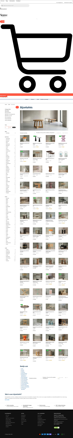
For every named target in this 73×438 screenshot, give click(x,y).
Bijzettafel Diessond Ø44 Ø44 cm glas (37, 236)
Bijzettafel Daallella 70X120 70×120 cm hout (24, 206)
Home (6, 13)
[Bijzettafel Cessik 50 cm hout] (24, 170)
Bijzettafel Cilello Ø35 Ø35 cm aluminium (24, 191)
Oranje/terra (8, 136)
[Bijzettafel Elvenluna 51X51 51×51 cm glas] (63, 246)
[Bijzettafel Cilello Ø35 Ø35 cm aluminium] (24, 185)
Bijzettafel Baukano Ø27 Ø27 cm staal (24, 83)
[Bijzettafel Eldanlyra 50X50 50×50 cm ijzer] (50, 246)
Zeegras (7, 101)
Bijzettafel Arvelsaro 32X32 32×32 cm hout (50, 53)
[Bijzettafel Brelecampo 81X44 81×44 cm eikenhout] (24, 109)
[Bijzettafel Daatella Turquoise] (37, 200)
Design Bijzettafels (8, 27)
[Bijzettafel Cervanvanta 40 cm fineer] (37, 155)
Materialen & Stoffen (41, 331)
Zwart (7, 153)
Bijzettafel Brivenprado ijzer (63, 129)
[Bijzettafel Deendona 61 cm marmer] (50, 216)
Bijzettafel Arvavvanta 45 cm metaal (37, 53)
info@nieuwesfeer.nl (60, 330)
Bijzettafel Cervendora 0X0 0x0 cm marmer (63, 160)
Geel (7, 118)
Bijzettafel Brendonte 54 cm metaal (63, 114)
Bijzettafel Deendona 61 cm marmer (50, 221)
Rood (7, 140)
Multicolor (7, 132)
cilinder (7, 158)
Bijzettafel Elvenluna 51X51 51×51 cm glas (63, 251)
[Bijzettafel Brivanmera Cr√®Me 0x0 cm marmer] (50, 124)
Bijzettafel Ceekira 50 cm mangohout (62, 145)
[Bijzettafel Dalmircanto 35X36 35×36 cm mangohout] (63, 200)
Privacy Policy (8, 328)
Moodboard (23, 325)
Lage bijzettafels (24, 293)
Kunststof (7, 66)
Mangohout (8, 69)
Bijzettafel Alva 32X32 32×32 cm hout (24, 53)
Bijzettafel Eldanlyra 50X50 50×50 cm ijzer (50, 251)
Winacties (23, 327)
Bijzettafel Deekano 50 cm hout (37, 221)
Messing (7, 130)
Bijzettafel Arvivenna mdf (24, 67)
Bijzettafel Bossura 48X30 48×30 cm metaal (63, 83)
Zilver (7, 150)
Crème (7, 114)
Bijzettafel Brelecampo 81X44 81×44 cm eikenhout (24, 114)
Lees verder (7, 308)
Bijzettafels (7, 19)
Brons (7, 111)
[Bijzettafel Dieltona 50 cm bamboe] (24, 231)
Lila (6, 129)
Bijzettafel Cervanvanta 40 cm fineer (37, 160)
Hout (7, 61)
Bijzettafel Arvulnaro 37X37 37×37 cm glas (37, 68)
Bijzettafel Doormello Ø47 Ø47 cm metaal (37, 251)
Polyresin (7, 79)
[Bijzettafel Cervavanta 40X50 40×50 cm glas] (50, 155)
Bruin (7, 112)
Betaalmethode (8, 330)
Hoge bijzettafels (24, 289)
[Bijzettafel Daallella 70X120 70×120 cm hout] (24, 200)
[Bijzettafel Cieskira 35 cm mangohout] (63, 170)
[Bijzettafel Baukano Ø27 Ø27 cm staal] (24, 78)
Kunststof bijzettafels (24, 292)
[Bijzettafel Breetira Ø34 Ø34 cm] (50, 94)
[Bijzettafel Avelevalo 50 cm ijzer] (50, 62)
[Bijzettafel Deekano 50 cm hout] (37, 216)
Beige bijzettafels (24, 282)
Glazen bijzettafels (8, 29)
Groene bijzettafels (24, 288)
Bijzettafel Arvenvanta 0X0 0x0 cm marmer (63, 53)
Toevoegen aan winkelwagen (25, 58)
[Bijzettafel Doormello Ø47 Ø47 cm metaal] (37, 246)
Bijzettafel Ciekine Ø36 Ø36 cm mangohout (37, 175)
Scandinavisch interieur (42, 328)
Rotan (7, 83)
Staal (7, 87)
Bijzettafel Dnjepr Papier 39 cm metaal (50, 236)
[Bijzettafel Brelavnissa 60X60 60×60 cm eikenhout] (63, 94)
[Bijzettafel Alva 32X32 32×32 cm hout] (24, 47)
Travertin (7, 96)
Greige (7, 122)
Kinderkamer (40, 327)
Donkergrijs (8, 115)
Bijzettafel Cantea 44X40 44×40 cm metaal (37, 145)
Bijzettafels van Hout (8, 24)
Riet (6, 82)
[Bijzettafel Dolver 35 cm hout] (24, 246)
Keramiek (7, 65)
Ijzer (6, 62)
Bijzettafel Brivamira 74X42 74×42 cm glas (37, 130)
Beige (7, 108)
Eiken (7, 51)
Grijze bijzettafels (24, 287)
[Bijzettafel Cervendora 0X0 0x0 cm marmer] (63, 155)
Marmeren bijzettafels (25, 294)
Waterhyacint (8, 100)
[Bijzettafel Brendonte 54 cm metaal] (63, 109)
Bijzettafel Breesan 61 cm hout (37, 99)
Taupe (7, 143)
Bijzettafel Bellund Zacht (36, 82)
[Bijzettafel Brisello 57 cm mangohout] (24, 124)
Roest (7, 139)
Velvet (7, 97)
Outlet (38, 7)
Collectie (26, 7)
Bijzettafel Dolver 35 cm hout (24, 251)
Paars (7, 137)
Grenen (7, 58)
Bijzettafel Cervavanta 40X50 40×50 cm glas (50, 160)
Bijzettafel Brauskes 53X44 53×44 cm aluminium (24, 99)
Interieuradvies (23, 330)
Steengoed (8, 90)
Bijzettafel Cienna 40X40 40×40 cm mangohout (50, 175)
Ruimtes (32, 7)
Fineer (7, 55)
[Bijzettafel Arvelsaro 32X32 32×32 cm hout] (50, 47)
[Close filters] (17, 16)
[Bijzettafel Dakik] (50, 200)
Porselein (7, 80)
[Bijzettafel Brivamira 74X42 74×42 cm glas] (37, 124)
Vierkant (7, 169)
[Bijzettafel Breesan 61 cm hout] (37, 94)
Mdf (6, 73)
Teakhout (7, 94)
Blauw (7, 109)
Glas (7, 57)
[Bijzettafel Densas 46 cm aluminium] (63, 216)
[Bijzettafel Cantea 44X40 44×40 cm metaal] (37, 139)
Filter (14, 36)
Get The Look (23, 328)
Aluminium (8, 48)
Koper (7, 126)
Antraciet (7, 107)
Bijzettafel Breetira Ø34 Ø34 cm (50, 99)
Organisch (8, 162)
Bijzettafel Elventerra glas (24, 266)
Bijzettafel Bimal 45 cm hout (50, 82)
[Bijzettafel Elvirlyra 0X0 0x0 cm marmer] (37, 261)
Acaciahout (8, 47)
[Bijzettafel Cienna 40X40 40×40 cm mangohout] (50, 170)
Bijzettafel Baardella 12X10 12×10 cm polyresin (63, 68)
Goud (7, 119)
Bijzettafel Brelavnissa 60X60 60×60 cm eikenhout (63, 99)
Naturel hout (8, 133)
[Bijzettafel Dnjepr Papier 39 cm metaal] (50, 231)
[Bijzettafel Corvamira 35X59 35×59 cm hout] (37, 185)
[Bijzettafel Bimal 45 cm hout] (50, 78)
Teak (7, 93)
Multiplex (7, 76)
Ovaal (7, 164)
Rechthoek (8, 165)
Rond (7, 168)
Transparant (8, 146)
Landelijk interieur (41, 330)
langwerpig (8, 161)
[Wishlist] (29, 45)
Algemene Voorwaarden (10, 327)
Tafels (9, 13)
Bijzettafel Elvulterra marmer (63, 266)
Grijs (7, 123)
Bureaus (22, 278)
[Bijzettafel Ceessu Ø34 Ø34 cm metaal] (24, 155)
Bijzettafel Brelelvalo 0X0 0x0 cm (37, 114)
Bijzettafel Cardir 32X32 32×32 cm (49, 145)
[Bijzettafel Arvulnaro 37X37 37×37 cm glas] (37, 62)
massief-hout (8, 72)
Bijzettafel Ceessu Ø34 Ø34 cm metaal (24, 160)
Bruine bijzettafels (24, 286)
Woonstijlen (40, 334)
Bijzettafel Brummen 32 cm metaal (24, 145)
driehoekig (8, 159)
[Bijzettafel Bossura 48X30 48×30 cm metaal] (63, 78)
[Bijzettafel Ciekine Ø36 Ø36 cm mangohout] (37, 170)
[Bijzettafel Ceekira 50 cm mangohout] (63, 139)
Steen (7, 89)
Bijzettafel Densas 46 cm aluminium (62, 221)
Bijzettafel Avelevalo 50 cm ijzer (50, 68)
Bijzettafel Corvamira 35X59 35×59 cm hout (37, 191)
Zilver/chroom (8, 151)
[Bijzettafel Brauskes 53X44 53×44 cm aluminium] (24, 94)
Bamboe (7, 50)
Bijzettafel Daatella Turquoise (37, 205)
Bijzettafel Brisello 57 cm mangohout (24, 130)
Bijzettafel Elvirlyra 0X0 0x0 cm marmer (37, 267)
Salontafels (23, 281)
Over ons (7, 324)
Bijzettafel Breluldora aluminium (49, 114)
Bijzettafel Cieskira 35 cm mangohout (63, 175)
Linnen (7, 68)
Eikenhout (7, 54)
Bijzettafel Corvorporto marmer (62, 191)
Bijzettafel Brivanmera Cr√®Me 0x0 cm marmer (49, 130)
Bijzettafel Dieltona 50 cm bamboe (24, 236)
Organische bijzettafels (25, 295)
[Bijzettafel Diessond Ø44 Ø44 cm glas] (37, 231)
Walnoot (7, 147)
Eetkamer (39, 325)
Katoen (7, 64)
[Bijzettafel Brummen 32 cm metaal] (24, 139)
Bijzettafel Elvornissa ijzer (50, 266)
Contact (7, 325)
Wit (6, 148)
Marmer (7, 71)
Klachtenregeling (9, 334)
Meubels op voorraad (44, 7)
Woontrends (23, 324)
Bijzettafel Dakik (48, 205)
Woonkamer (40, 324)
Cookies (7, 335)
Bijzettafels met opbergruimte (10, 23)
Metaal (7, 75)
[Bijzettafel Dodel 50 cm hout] (63, 231)
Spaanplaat (8, 86)
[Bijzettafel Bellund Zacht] (37, 78)
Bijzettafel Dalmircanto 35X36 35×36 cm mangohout (63, 206)
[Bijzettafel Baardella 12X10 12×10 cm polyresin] (63, 62)
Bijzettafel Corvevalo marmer (50, 190)
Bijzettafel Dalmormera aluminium (23, 221)
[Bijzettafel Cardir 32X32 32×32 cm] (50, 139)
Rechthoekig (8, 166)
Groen (7, 125)
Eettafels (22, 280)
